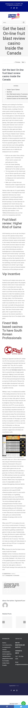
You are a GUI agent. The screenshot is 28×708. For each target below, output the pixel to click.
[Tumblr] (18, 589)
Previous (17, 62)
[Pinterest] (21, 589)
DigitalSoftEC (12, 685)
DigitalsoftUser (7, 573)
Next (23, 62)
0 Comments (16, 575)
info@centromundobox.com (14, 5)
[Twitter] (14, 8)
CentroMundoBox (7, 645)
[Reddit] (13, 589)
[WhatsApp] (15, 589)
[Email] (10, 591)
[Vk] (4, 591)
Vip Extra (9, 92)
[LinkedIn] (10, 589)
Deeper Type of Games (13, 89)
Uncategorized (9, 575)
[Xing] (7, 591)
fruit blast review (16, 370)
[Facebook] (11, 8)
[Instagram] (16, 8)
